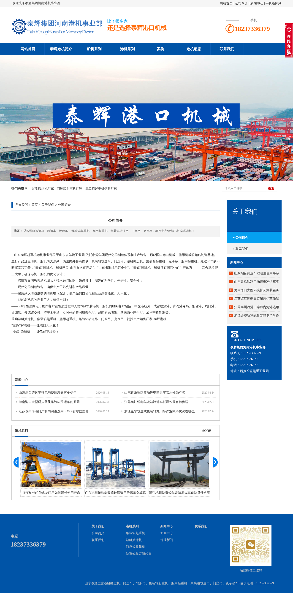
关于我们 (47, 205)
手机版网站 (274, 3)
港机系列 (127, 49)
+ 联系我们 (240, 248)
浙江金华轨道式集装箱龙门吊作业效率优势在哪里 (159, 411)
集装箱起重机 (135, 533)
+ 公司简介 (240, 237)
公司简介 (242, 3)
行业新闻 (166, 540)
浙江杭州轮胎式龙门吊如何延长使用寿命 (51, 493)
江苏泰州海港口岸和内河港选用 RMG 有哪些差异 (54, 411)
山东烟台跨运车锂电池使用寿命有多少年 (47, 392)
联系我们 (227, 49)
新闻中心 (256, 3)
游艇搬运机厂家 (43, 188)
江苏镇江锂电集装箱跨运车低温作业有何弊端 (156, 402)
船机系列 (94, 49)
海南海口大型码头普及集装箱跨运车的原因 (49, 402)
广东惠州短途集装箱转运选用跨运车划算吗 (115, 493)
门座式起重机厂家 (69, 188)
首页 (34, 205)
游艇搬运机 (134, 540)
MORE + (207, 431)
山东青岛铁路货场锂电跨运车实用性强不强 (154, 392)
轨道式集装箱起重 (139, 553)
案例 (160, 49)
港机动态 (194, 49)
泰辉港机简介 (61, 49)
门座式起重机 (135, 547)
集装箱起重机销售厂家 (101, 188)
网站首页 (226, 3)
